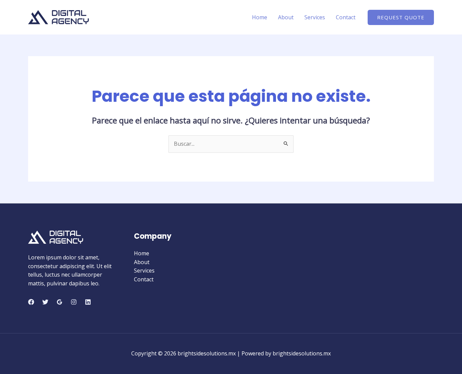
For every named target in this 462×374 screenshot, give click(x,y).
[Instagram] (74, 302)
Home (259, 17)
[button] (401, 17)
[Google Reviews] (59, 302)
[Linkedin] (88, 302)
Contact (345, 17)
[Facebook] (31, 302)
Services (314, 17)
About (286, 17)
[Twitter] (45, 302)
